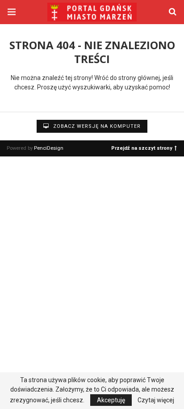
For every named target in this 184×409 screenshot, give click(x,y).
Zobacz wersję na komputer (96, 126)
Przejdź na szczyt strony (141, 147)
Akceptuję (111, 400)
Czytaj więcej (156, 400)
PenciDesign (48, 148)
